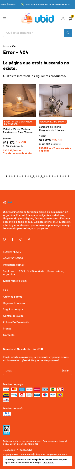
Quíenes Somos (12, 296)
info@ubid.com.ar (13, 264)
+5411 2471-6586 (13, 258)
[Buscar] (68, 33)
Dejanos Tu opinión (14, 303)
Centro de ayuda (13, 316)
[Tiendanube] (18, 450)
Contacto (9, 335)
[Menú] (5, 19)
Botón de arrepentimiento (24, 443)
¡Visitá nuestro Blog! (15, 280)
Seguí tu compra (13, 309)
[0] (70, 18)
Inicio (6, 46)
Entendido (48, 462)
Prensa (7, 328)
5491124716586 (12, 252)
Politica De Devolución (16, 322)
